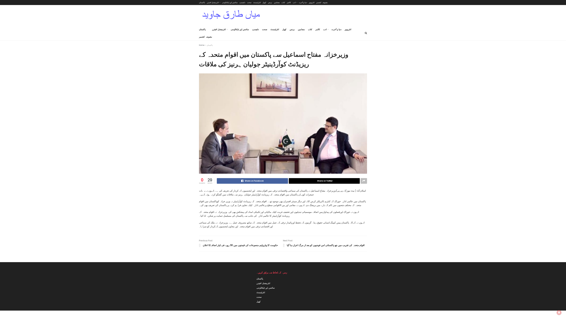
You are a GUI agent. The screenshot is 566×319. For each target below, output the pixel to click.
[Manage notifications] (559, 312)
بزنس (270, 2)
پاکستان (202, 2)
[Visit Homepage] (231, 15)
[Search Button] (366, 33)
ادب (294, 2)
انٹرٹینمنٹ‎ (257, 2)
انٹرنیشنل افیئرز (213, 2)
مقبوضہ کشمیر (322, 2)
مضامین (277, 2)
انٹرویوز (311, 2)
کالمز (289, 2)
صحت (249, 2)
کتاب (283, 2)
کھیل (264, 2)
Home (201, 45)
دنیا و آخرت (303, 2)
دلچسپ (242, 2)
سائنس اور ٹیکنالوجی (230, 2)
